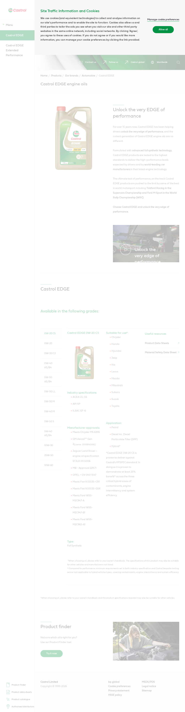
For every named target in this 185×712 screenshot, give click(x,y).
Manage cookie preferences (163, 19)
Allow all (163, 29)
